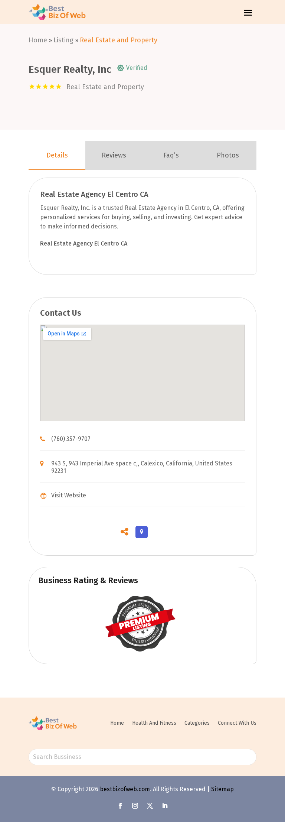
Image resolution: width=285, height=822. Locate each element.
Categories (197, 723)
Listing (63, 40)
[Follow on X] (150, 806)
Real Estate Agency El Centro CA (83, 243)
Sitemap (222, 789)
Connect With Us (237, 723)
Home (38, 40)
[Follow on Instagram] (135, 806)
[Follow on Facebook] (120, 806)
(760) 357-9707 (71, 438)
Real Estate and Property (118, 40)
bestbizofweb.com (125, 789)
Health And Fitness (154, 723)
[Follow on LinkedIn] (165, 806)
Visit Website (68, 495)
